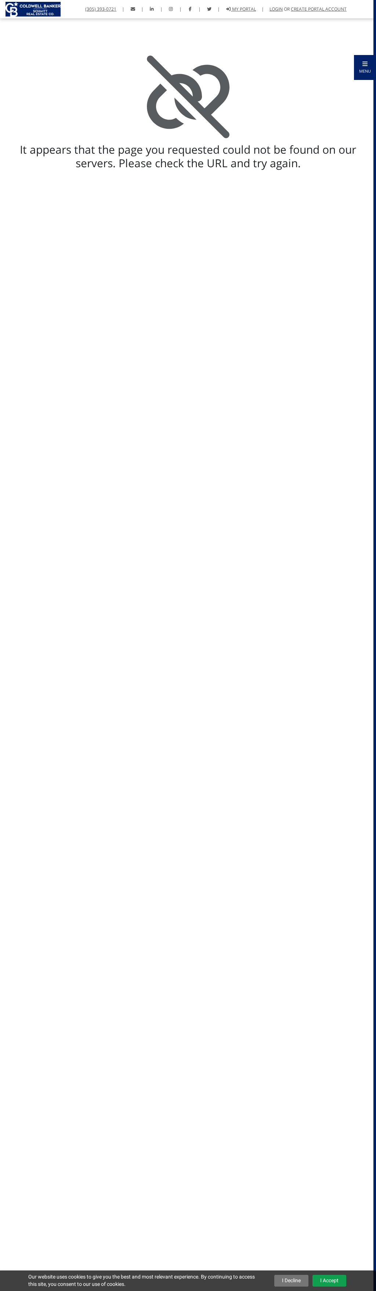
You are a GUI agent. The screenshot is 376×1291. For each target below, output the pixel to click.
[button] (365, 67)
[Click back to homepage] (30, 8)
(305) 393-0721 (100, 9)
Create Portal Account (319, 9)
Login (276, 9)
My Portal (243, 9)
